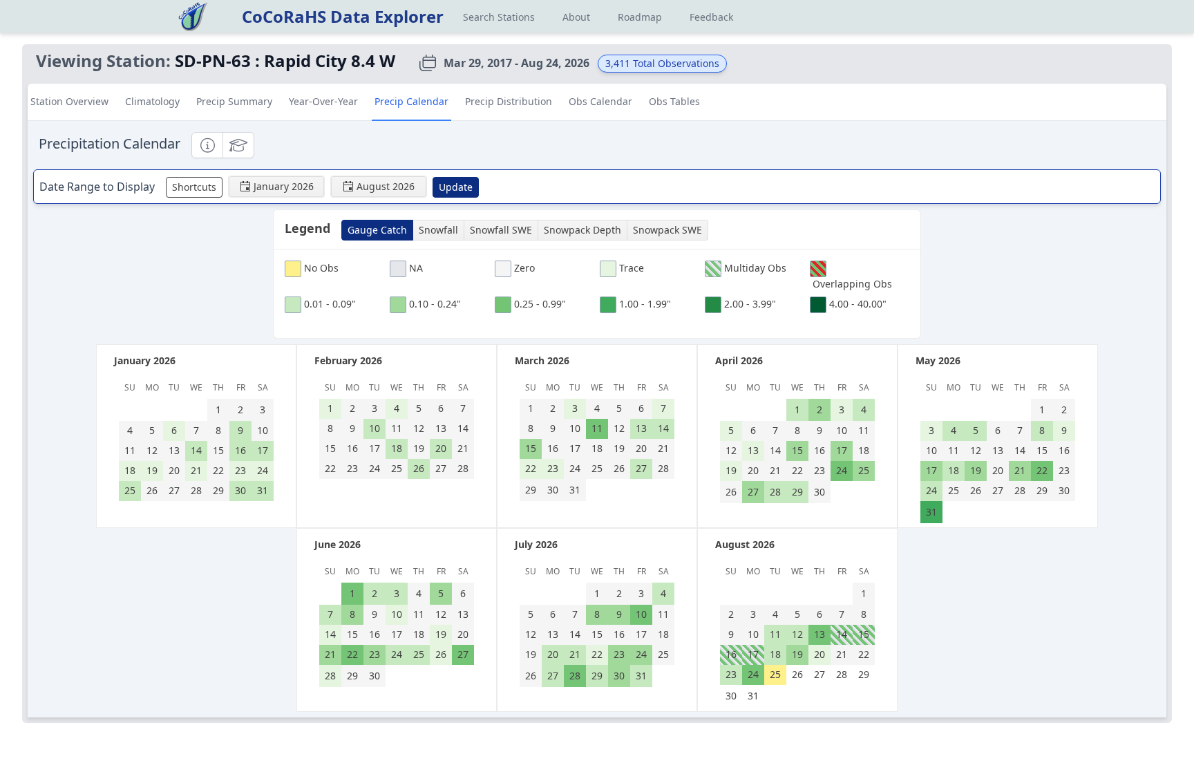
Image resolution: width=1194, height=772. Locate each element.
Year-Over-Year (323, 101)
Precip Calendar (411, 101)
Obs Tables (674, 101)
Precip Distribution (508, 101)
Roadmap (640, 16)
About (576, 16)
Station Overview (69, 101)
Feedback (711, 16)
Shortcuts (194, 187)
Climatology (152, 101)
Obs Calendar (600, 101)
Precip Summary (234, 101)
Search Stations (499, 16)
